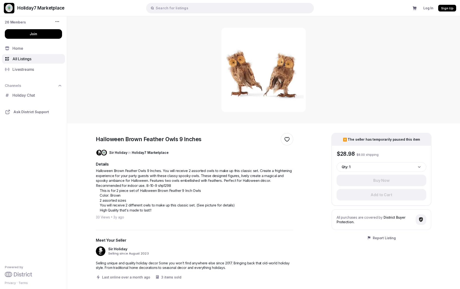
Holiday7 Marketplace (150, 152)
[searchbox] (232, 8)
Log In (428, 8)
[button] (15, 22)
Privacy (10, 283)
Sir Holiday (118, 152)
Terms (23, 283)
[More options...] (58, 21)
